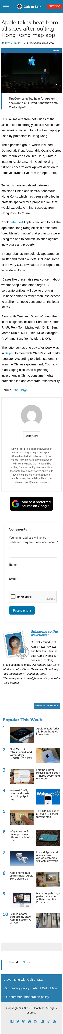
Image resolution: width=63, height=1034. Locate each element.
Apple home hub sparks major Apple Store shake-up (21, 876)
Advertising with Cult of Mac (23, 979)
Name (13, 564)
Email (13, 579)
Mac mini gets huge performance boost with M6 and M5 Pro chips (48, 898)
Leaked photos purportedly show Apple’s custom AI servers (20, 918)
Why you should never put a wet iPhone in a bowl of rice (21, 836)
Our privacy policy (16, 988)
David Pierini (13, 42)
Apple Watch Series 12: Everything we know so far (47, 731)
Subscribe (54, 6)
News (56, 50)
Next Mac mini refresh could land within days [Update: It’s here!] (21, 753)
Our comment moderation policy (26, 997)
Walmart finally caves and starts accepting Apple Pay (19, 795)
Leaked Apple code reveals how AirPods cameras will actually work (47, 856)
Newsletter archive (46, 706)
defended (16, 222)
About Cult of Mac (45, 988)
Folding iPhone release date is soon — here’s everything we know (48, 774)
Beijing (9, 353)
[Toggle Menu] (6, 6)
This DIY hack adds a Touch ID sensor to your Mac (47, 814)
